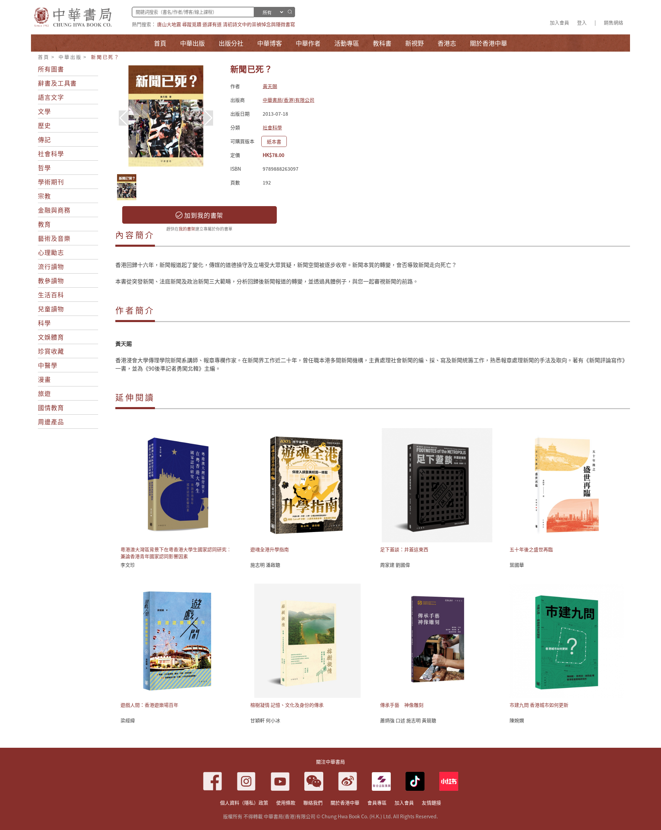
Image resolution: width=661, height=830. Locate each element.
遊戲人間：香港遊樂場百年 (149, 704)
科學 (44, 322)
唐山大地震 (169, 24)
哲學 (44, 167)
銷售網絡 (613, 22)
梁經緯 (127, 720)
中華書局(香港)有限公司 (288, 99)
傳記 (44, 139)
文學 (44, 111)
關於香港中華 (344, 802)
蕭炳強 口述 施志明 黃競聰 (408, 720)
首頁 (44, 56)
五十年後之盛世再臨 (531, 549)
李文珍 (127, 564)
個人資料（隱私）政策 (244, 802)
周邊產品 (51, 421)
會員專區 (377, 802)
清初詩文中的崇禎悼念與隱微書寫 (259, 24)
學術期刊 (51, 181)
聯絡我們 (313, 802)
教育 (44, 224)
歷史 (44, 125)
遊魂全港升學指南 (269, 549)
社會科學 (51, 153)
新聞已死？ (105, 56)
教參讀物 (51, 280)
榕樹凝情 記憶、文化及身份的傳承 (287, 704)
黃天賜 (270, 86)
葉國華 (517, 564)
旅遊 (44, 393)
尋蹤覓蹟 (191, 24)
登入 (582, 22)
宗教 (44, 195)
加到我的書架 (202, 215)
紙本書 (274, 141)
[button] (208, 118)
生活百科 (51, 294)
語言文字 (51, 97)
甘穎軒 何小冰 (265, 720)
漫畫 (44, 379)
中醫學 (47, 365)
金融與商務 (54, 209)
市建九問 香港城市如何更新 (539, 704)
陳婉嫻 (517, 720)
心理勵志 (51, 252)
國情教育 (51, 407)
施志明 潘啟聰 (265, 564)
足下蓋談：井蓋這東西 (404, 549)
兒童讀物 (51, 308)
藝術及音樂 (54, 238)
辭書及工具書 (57, 82)
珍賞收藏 (51, 351)
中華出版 (70, 56)
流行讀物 (51, 266)
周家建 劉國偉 (395, 564)
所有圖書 (51, 68)
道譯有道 (212, 24)
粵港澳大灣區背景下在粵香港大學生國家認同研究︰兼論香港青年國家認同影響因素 (175, 553)
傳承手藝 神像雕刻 (401, 704)
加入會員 (559, 22)
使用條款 (285, 802)
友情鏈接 (431, 802)
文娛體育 (51, 336)
